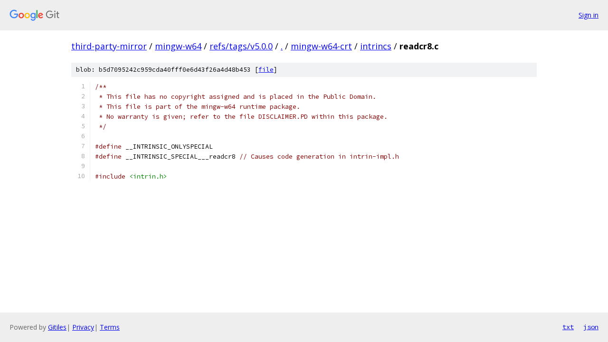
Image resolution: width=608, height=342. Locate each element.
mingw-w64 (178, 46)
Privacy (83, 327)
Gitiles (57, 327)
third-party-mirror (109, 46)
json (590, 327)
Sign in (588, 14)
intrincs (375, 46)
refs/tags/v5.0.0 (241, 46)
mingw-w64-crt (321, 46)
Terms (110, 327)
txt (568, 327)
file (266, 70)
